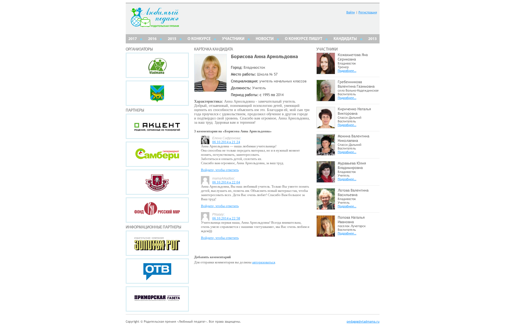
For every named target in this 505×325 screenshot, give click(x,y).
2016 (152, 39)
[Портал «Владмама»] (157, 65)
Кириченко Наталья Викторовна (354, 111)
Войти (350, 12)
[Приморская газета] (157, 299)
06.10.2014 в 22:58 (226, 218)
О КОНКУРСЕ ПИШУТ (303, 39)
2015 (172, 39)
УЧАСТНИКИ (233, 39)
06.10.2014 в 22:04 (226, 182)
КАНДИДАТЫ (345, 39)
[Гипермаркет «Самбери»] (157, 154)
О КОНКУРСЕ (199, 39)
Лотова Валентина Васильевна (353, 192)
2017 (132, 39)
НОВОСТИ (265, 39)
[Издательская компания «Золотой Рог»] (157, 243)
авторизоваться (263, 262)
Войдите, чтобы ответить (220, 170)
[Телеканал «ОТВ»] (157, 271)
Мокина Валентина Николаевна (353, 138)
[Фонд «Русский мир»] (157, 210)
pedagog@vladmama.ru (363, 321)
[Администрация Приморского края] (157, 93)
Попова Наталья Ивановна (351, 219)
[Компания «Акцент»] (157, 126)
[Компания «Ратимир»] (157, 182)
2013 (372, 39)
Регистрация (367, 12)
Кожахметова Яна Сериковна (353, 57)
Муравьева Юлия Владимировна (352, 165)
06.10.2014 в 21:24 (226, 142)
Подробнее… (347, 71)
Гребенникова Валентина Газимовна (356, 84)
